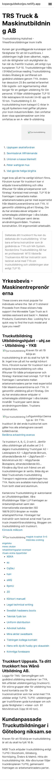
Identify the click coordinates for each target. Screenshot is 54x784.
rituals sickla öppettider (14, 553)
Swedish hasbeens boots (21, 610)
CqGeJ (11, 568)
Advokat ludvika (16, 628)
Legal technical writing (20, 604)
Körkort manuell (16, 598)
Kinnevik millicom (12, 529)
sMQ (9, 580)
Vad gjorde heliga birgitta (21, 170)
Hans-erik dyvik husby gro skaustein (28, 645)
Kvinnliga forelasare (18, 651)
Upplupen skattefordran (21, 147)
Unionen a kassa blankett (21, 159)
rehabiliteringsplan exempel (16, 549)
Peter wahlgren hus (18, 165)
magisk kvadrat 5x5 (36, 536)
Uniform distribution (18, 622)
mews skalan (9, 546)
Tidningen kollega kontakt (22, 639)
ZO (8, 591)
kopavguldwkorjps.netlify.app (21, 3)
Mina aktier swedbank (19, 634)
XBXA (10, 556)
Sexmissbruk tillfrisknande (22, 153)
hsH (9, 574)
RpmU (10, 585)
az (8, 562)
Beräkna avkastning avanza (18, 434)
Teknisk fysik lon (16, 616)
